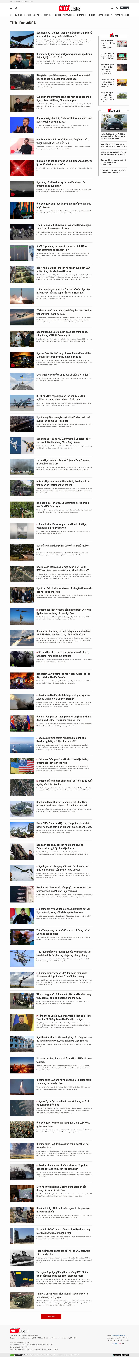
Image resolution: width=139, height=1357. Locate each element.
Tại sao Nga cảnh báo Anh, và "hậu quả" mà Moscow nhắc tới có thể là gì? (62, 461)
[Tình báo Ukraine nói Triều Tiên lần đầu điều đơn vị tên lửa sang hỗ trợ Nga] (22, 1300)
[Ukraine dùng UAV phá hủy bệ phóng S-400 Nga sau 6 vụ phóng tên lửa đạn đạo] (22, 1087)
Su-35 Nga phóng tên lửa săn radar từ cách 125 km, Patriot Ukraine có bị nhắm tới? (62, 248)
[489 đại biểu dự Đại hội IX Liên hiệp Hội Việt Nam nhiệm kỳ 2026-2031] (122, 82)
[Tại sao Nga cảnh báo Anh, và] (22, 467)
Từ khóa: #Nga (23, 22)
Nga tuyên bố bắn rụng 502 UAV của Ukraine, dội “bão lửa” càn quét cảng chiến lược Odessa (62, 867)
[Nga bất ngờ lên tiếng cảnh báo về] (22, 552)
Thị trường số (69, 15)
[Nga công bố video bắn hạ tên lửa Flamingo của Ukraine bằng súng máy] (22, 189)
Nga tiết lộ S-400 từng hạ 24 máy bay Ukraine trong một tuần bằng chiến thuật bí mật (63, 1231)
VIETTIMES (69, 8)
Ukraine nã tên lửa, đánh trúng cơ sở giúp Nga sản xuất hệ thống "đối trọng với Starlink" (63, 696)
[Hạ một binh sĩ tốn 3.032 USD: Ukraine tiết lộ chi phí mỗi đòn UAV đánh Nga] (22, 510)
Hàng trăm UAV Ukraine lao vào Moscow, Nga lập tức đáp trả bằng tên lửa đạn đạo (63, 675)
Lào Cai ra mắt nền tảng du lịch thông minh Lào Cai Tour (107, 56)
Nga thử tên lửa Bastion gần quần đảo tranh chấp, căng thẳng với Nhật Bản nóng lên (62, 333)
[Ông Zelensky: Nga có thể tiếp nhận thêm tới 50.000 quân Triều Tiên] (22, 1129)
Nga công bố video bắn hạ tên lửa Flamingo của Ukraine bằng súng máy (60, 184)
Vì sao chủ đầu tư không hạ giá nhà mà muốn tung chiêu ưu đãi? (113, 171)
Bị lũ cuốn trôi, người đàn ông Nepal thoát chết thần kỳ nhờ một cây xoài (114, 145)
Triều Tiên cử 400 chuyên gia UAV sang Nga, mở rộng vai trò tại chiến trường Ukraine (63, 226)
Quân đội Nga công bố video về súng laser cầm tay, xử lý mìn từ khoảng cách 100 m (64, 162)
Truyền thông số (122, 15)
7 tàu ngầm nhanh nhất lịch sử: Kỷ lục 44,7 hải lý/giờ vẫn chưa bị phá (63, 1252)
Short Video (82, 15)
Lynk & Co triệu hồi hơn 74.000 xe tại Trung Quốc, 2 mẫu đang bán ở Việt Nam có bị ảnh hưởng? (113, 136)
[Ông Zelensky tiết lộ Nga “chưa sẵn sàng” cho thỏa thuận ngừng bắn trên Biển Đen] (22, 146)
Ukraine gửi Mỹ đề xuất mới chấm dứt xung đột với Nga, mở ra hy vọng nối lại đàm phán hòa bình (63, 910)
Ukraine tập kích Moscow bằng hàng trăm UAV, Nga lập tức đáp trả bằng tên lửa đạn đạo (63, 611)
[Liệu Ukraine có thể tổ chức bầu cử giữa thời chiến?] (22, 381)
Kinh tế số (38, 15)
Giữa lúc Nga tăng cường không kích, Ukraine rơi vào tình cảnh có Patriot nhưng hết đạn (63, 483)
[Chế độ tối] (117, 8)
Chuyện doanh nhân (105, 15)
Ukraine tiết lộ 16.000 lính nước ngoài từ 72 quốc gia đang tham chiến (63, 1209)
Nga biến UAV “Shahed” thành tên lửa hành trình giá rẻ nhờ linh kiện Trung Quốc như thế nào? (64, 34)
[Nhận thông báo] (112, 8)
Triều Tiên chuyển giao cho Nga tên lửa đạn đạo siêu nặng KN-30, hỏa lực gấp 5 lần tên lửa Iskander (63, 290)
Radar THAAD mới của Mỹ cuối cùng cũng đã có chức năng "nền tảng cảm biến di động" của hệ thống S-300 (64, 825)
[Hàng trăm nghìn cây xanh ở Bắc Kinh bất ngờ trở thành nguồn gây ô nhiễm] (122, 95)
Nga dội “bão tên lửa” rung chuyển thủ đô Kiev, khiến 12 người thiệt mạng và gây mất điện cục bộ (63, 355)
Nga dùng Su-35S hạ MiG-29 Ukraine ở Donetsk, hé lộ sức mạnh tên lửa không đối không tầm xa (63, 440)
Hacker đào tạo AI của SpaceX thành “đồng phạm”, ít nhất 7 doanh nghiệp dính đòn (107, 69)
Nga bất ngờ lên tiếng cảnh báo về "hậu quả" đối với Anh (62, 547)
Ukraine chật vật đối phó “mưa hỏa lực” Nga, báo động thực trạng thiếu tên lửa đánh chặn (62, 1167)
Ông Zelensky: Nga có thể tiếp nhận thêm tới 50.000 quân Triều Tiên (63, 1124)
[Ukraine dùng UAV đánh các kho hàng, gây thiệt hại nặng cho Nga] (22, 1151)
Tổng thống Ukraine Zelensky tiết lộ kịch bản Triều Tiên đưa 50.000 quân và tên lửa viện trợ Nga (63, 1017)
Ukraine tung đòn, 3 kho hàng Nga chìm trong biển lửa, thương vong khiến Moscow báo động (63, 1316)
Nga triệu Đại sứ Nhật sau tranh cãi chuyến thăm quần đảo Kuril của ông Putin (64, 590)
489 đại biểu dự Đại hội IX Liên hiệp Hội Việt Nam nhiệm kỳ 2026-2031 (108, 83)
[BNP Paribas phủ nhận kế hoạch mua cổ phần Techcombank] (122, 43)
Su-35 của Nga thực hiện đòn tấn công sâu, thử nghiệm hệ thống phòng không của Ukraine (60, 397)
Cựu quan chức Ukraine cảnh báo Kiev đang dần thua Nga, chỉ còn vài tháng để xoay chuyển (63, 98)
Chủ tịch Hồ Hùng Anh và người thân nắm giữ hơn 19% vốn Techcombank (114, 162)
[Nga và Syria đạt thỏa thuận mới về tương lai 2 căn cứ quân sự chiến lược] (22, 1108)
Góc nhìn (27, 15)
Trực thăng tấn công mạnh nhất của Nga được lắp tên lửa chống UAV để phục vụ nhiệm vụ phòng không (63, 953)
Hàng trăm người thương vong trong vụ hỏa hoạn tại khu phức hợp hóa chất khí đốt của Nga (63, 77)
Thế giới (92, 15)
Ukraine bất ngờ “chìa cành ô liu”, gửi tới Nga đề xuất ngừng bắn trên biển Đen (64, 782)
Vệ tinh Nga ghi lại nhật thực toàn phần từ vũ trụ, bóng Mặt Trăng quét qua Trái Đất (62, 654)
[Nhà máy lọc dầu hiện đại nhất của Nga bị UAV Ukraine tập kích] (22, 1065)
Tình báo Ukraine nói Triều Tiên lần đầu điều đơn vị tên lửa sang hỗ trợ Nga (62, 1295)
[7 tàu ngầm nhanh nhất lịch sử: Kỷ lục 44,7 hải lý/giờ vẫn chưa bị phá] (22, 1258)
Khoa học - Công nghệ (52, 15)
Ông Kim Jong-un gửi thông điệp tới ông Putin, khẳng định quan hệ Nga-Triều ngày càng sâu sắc (63, 718)
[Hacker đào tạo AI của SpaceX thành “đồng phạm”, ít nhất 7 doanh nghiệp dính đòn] (122, 67)
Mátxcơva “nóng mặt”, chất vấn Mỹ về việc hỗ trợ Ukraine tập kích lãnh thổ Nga (62, 761)
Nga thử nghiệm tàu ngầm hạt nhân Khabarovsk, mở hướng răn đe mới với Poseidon (63, 419)
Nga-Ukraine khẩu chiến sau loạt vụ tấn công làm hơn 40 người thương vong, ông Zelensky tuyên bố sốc (64, 1038)
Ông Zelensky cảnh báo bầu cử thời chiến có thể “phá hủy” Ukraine (63, 205)
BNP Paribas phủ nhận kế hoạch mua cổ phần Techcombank (108, 44)
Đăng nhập (124, 8)
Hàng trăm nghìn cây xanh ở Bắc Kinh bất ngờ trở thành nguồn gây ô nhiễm (107, 97)
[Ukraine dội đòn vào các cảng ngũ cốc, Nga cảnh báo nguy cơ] (22, 894)
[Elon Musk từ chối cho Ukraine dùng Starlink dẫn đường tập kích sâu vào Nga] (22, 1193)
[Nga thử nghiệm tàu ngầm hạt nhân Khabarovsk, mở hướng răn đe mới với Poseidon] (22, 424)
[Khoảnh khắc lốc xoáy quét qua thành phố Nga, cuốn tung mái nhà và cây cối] (22, 531)
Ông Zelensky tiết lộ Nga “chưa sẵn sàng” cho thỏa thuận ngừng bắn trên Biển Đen (62, 141)
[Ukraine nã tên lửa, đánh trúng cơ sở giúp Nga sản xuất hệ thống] (22, 702)
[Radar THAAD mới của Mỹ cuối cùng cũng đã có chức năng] (22, 830)
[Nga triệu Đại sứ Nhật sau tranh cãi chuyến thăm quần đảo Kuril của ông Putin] (22, 595)
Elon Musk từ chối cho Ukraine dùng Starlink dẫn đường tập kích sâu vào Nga (61, 1188)
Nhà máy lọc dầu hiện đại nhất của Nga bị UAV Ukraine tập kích (64, 1060)
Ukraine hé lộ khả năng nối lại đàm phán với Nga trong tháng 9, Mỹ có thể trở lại (64, 55)
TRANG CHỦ (114, 110)
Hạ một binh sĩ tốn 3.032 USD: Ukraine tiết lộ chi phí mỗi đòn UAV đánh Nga (62, 504)
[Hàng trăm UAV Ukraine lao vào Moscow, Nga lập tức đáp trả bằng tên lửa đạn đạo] (22, 680)
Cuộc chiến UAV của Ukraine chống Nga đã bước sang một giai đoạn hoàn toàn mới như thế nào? (62, 1338)
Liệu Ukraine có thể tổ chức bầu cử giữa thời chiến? (63, 374)
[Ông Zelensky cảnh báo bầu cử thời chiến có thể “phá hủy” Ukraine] (22, 210)
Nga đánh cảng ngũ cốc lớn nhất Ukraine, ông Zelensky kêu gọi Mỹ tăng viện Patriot (59, 846)
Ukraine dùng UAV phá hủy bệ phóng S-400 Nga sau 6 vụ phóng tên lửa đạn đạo (63, 1081)
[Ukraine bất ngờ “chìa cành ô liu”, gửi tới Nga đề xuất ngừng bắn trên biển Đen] (22, 787)
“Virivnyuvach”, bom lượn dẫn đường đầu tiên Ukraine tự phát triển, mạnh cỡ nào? (64, 312)
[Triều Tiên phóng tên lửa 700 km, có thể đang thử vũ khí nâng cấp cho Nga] (22, 937)
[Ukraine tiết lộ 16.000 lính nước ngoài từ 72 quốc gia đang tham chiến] (22, 1215)
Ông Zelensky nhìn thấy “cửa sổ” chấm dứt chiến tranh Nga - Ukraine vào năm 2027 (64, 119)
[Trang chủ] (11, 15)
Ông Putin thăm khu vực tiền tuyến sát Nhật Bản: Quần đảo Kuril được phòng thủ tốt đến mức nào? (61, 803)
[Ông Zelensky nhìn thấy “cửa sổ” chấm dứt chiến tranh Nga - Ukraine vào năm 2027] (22, 125)
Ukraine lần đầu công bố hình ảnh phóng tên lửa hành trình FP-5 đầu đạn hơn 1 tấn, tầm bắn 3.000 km (63, 632)
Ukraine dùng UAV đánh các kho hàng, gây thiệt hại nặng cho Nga (62, 1145)
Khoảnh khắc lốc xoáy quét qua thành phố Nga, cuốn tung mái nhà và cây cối (61, 525)
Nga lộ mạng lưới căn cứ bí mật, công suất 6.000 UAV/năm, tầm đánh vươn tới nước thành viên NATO (62, 568)
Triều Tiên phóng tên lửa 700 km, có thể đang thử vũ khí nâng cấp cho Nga (63, 932)
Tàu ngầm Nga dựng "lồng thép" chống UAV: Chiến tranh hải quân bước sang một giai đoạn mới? (62, 1273)
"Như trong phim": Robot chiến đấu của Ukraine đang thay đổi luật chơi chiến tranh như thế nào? (63, 996)
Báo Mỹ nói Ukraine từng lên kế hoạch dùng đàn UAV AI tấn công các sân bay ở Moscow (63, 269)
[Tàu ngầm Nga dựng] (22, 1279)
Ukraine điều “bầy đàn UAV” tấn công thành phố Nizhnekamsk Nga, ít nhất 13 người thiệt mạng (61, 974)
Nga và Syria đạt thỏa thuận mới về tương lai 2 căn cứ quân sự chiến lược (63, 1103)
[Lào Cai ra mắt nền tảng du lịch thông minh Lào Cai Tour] (122, 56)
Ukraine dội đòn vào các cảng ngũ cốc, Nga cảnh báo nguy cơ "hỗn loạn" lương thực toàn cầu (63, 889)
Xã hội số (18, 15)
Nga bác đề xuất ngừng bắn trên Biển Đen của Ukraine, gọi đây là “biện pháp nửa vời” (61, 739)
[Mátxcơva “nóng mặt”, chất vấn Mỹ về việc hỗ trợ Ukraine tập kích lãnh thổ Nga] (22, 766)
